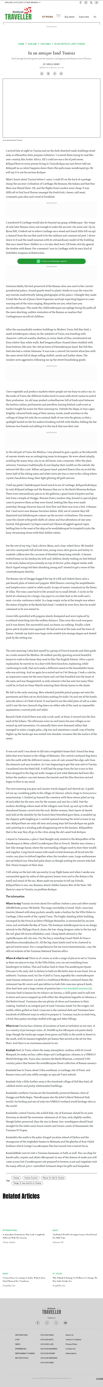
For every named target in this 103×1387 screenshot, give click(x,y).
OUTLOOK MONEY (48, 1353)
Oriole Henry (53, 64)
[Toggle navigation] (94, 16)
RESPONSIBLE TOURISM (25, 1353)
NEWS (17, 1344)
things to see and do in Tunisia (27, 1183)
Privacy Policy (71, 1344)
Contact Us (70, 1349)
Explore (32, 44)
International (10, 1230)
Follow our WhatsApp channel (54, 261)
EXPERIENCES (20, 1349)
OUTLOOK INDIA (47, 1335)
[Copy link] (61, 73)
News (55, 1230)
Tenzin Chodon (9, 1242)
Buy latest (70, 16)
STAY (17, 1339)
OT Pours (47, 16)
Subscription (71, 1353)
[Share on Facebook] (54, 73)
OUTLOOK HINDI (47, 1362)
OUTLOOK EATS (47, 1339)
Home (21, 44)
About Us (69, 1335)
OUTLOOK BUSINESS (49, 1349)
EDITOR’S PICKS (21, 1358)
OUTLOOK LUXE (47, 1344)
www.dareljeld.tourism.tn (76, 988)
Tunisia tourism (31, 1178)
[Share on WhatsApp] (41, 73)
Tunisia (16, 1178)
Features (46, 44)
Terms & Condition (73, 1339)
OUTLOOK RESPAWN (49, 1358)
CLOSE (99, 1378)
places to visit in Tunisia (53, 1178)
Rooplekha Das (9, 1285)
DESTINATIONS (21, 1335)
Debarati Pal (58, 1242)
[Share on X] (48, 73)
